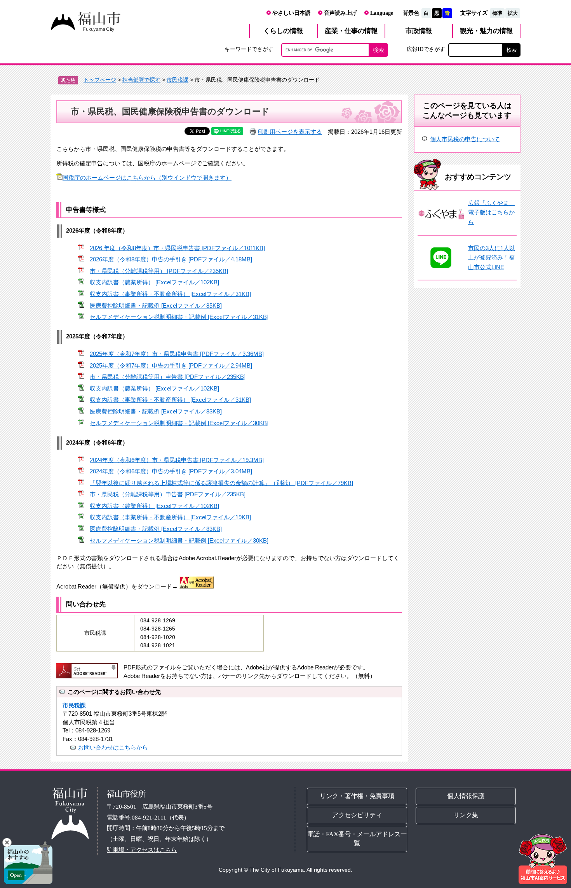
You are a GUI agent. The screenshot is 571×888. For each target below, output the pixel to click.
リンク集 (466, 815)
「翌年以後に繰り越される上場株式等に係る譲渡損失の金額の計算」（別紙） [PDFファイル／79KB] (221, 483)
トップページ (100, 80)
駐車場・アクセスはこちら (142, 849)
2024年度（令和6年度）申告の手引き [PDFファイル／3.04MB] (171, 471)
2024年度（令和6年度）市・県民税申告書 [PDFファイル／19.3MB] (177, 460)
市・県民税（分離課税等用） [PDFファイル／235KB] (159, 271)
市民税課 (177, 80)
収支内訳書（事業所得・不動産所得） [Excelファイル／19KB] (170, 517)
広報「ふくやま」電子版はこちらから (491, 212)
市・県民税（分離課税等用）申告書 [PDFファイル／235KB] (167, 376)
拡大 (513, 13)
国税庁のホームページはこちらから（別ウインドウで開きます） (147, 177)
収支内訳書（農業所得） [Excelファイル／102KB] (154, 282)
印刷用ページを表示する (290, 131)
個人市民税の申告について (465, 139)
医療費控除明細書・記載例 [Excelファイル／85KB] (156, 305)
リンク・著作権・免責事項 (357, 796)
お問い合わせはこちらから (113, 747)
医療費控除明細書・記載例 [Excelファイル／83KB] (156, 411)
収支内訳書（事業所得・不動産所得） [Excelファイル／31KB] (170, 294)
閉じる (7, 842)
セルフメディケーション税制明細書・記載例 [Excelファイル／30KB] (179, 423)
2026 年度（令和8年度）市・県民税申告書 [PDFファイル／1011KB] (177, 248)
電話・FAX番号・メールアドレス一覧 (357, 838)
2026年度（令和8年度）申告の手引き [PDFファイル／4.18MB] (171, 259)
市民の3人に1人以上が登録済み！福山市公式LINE (491, 257)
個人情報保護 (466, 796)
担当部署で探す (141, 80)
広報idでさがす (426, 49)
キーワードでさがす (249, 49)
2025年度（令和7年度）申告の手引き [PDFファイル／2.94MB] (171, 365)
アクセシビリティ (357, 815)
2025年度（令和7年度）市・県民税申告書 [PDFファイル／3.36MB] (177, 353)
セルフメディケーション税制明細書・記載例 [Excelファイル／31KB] (179, 317)
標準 (497, 13)
